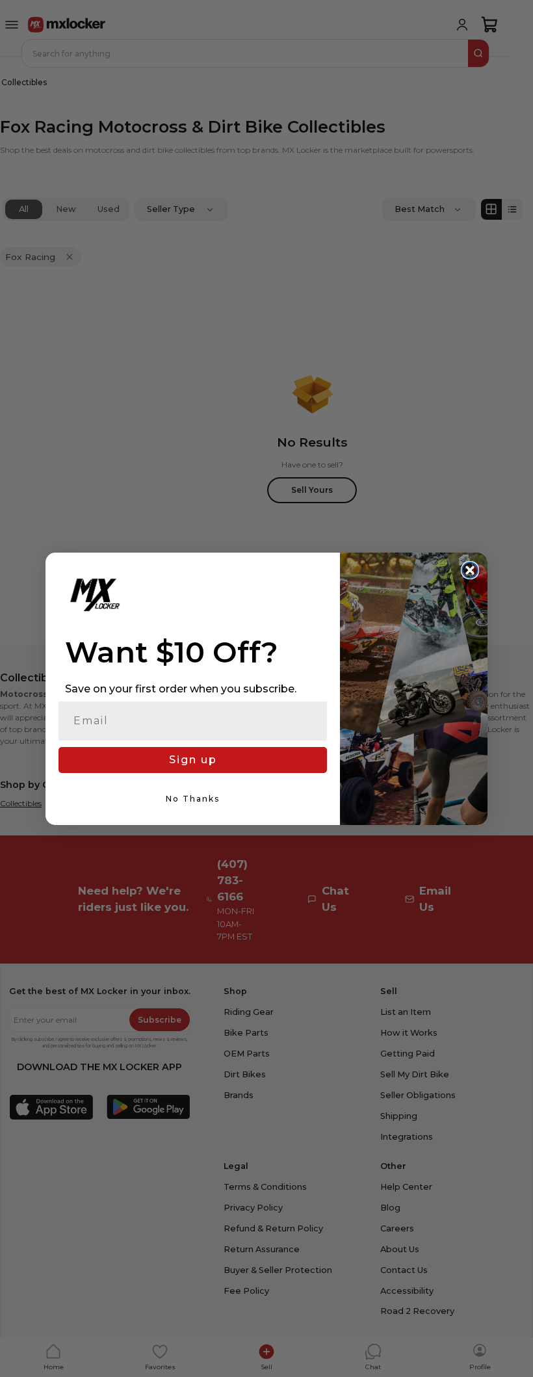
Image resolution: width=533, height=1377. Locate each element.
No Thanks (193, 799)
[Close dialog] (470, 570)
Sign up (193, 760)
